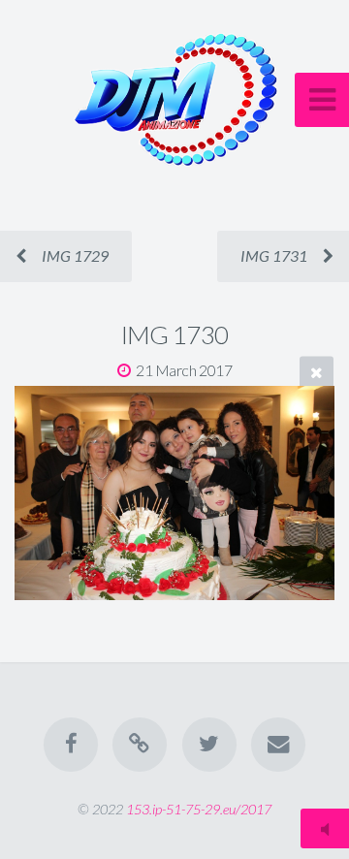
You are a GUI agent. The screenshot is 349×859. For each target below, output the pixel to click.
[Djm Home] (139, 744)
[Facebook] (71, 744)
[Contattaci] (278, 744)
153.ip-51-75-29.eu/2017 (198, 809)
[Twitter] (209, 744)
